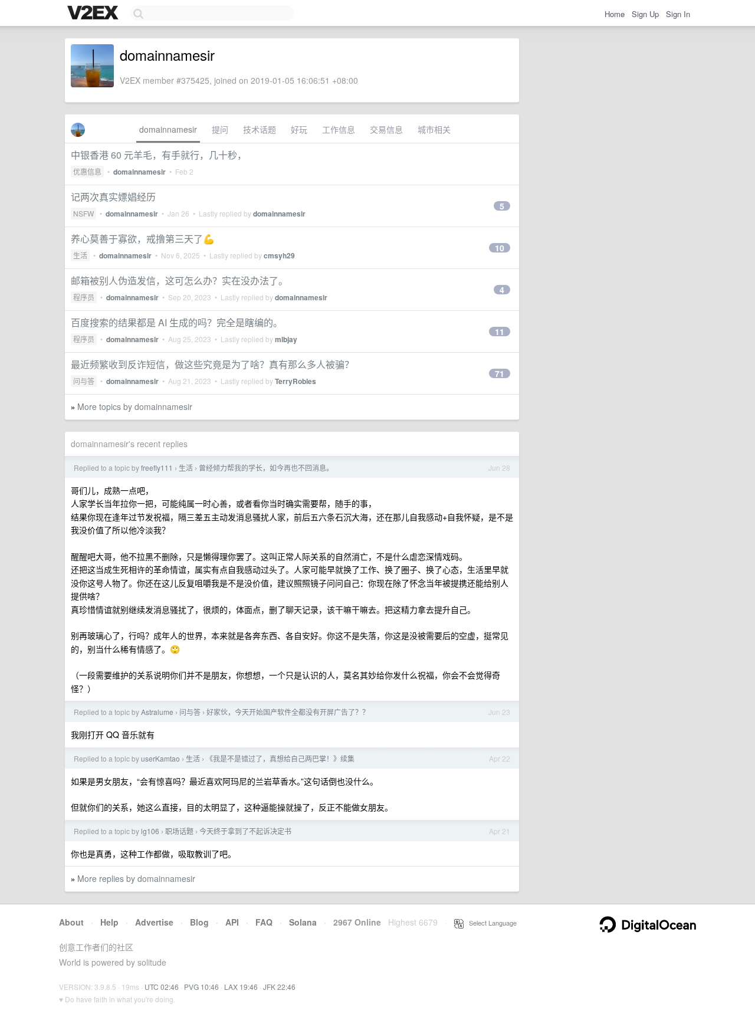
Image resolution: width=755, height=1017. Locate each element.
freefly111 (157, 467)
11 (499, 331)
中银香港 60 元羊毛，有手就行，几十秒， (159, 155)
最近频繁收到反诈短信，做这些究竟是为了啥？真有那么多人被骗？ (212, 364)
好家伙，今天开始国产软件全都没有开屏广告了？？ (287, 712)
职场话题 (179, 831)
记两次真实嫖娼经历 (113, 197)
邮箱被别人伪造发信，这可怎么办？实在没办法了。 (179, 280)
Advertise (154, 922)
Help (109, 922)
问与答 (83, 381)
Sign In (678, 13)
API (232, 922)
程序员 (83, 297)
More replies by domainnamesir (136, 878)
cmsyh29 (279, 255)
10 (499, 247)
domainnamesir (168, 129)
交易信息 (386, 129)
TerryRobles (295, 381)
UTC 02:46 (162, 987)
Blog (199, 922)
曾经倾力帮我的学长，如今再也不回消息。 (266, 467)
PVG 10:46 (201, 987)
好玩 (299, 129)
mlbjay (286, 339)
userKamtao (160, 758)
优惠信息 (87, 171)
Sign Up (645, 13)
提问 (220, 129)
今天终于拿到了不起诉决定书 (245, 831)
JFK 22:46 (279, 987)
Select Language (490, 922)
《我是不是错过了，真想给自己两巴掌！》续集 (280, 758)
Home (615, 13)
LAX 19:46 (241, 987)
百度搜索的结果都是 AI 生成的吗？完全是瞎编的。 (177, 322)
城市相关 (434, 129)
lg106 (150, 831)
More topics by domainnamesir (134, 406)
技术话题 (259, 129)
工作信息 (338, 129)
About (71, 922)
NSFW (83, 213)
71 (499, 373)
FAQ (264, 922)
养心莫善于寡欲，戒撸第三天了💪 (143, 238)
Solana (303, 922)
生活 (80, 255)
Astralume (157, 712)
